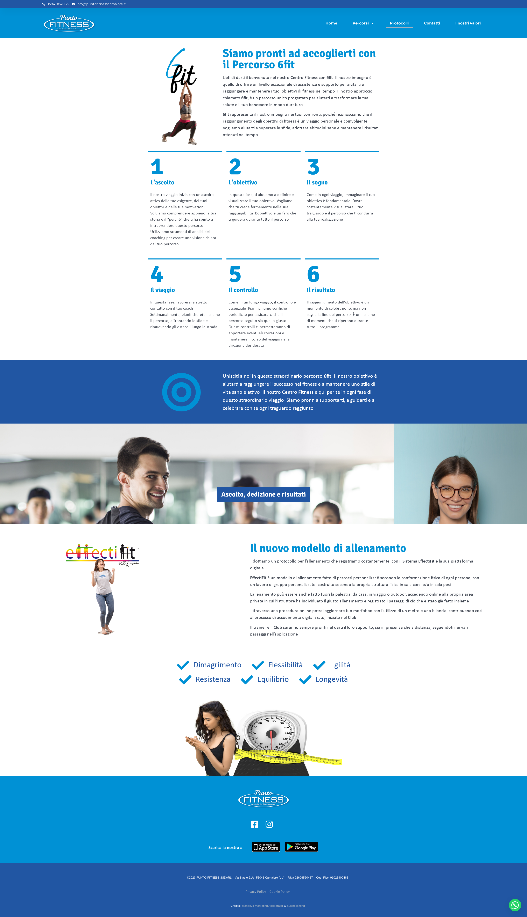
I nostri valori (468, 23)
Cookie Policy (279, 892)
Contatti (432, 23)
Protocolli (399, 23)
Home (331, 23)
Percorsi (361, 23)
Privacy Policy (256, 892)
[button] (515, 905)
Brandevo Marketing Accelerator (262, 905)
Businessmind (296, 905)
